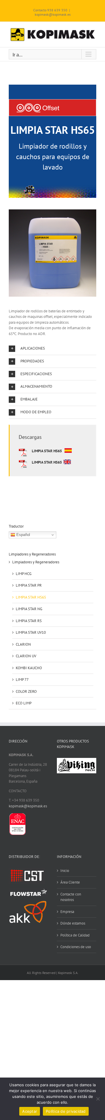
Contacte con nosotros (70, 897)
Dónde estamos (72, 923)
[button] (52, 348)
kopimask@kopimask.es (53, 14)
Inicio (64, 870)
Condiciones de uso (75, 946)
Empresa (67, 911)
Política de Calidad (75, 935)
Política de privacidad (66, 1111)
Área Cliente (70, 882)
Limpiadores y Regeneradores (35, 562)
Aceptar (29, 1111)
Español (22, 535)
